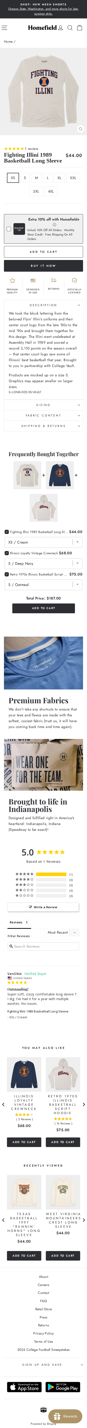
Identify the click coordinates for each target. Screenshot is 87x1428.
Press (44, 1317)
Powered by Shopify (43, 1424)
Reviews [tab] (16, 922)
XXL (73, 177)
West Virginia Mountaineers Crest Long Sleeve (63, 1220)
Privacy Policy (43, 1333)
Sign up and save (42, 1365)
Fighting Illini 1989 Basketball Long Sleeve (38, 1011)
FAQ (43, 1301)
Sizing (43, 405)
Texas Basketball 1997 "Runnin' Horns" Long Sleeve (24, 1224)
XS (13, 177)
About (43, 1276)
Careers (43, 1284)
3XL (36, 191)
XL (59, 177)
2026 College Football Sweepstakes (43, 1349)
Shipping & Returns (43, 426)
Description (43, 305)
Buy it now (43, 266)
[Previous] (3, 1104)
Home (8, 41)
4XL (51, 191)
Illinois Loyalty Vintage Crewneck (34, 553)
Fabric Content (43, 415)
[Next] (83, 1104)
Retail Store (43, 1309)
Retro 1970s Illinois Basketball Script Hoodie (39, 574)
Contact (43, 1292)
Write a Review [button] (45, 907)
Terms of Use (43, 1341)
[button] (54, 224)
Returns (43, 1325)
